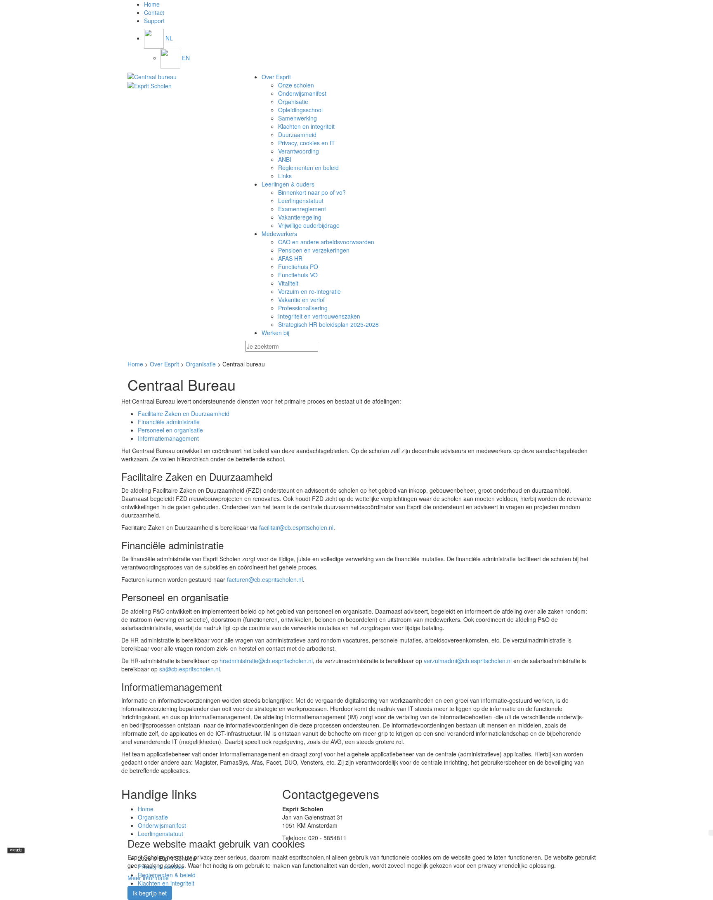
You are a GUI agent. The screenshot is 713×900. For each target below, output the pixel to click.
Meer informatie (148, 878)
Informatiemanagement (168, 438)
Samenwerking (297, 118)
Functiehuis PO (298, 266)
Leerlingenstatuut (300, 200)
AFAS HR (290, 258)
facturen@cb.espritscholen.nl (265, 579)
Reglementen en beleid (308, 167)
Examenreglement (302, 209)
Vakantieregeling (299, 217)
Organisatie (293, 101)
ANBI (284, 159)
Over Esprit (164, 364)
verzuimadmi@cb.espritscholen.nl (468, 661)
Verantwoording (298, 151)
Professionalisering (303, 308)
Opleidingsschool (300, 110)
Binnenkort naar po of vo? (312, 192)
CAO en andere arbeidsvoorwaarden (326, 242)
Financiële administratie (169, 422)
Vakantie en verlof (301, 299)
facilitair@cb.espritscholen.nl (296, 527)
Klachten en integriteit (306, 126)
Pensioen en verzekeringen (313, 250)
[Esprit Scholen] (180, 77)
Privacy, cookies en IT (306, 143)
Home (135, 364)
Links (285, 176)
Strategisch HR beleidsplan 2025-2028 (328, 324)
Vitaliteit (288, 283)
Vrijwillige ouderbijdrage (309, 225)
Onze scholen (296, 85)
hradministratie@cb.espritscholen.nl (266, 661)
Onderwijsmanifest (302, 93)
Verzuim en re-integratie (309, 291)
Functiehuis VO (298, 275)
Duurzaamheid (297, 134)
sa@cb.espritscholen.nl (189, 669)
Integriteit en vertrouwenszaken (319, 316)
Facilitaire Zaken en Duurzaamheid (183, 413)
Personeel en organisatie (170, 430)
